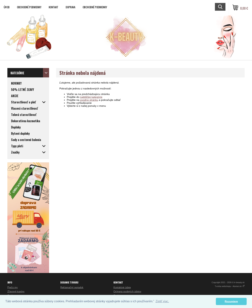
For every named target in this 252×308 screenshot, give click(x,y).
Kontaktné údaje (122, 287)
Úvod (7, 7)
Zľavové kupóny (16, 291)
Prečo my (12, 287)
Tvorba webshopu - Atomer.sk (228, 286)
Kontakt (53, 7)
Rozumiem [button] (231, 301)
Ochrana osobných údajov (127, 291)
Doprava (70, 7)
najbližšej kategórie (91, 96)
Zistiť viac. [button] (162, 301)
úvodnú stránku (89, 99)
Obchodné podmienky (29, 7)
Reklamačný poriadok (71, 287)
